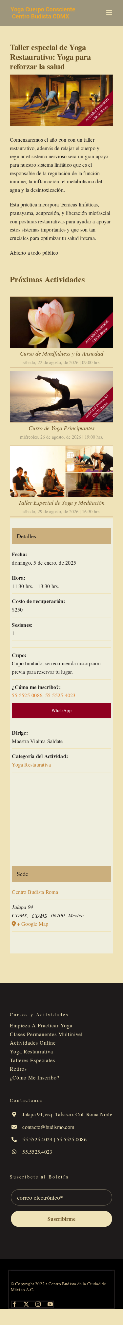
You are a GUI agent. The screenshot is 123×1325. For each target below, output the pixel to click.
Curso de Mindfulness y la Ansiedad (61, 353)
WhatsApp (61, 710)
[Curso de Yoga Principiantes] (61, 375)
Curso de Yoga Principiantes (61, 428)
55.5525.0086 (72, 1139)
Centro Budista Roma (35, 891)
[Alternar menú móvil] (109, 12)
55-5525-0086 (27, 695)
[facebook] (14, 1304)
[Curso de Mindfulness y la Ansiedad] (61, 300)
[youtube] (50, 1304)
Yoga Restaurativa (31, 764)
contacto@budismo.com (48, 1126)
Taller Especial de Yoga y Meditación (61, 502)
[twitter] (26, 1304)
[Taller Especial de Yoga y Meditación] (61, 449)
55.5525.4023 (37, 1139)
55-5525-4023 (60, 695)
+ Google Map (33, 923)
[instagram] (38, 1304)
